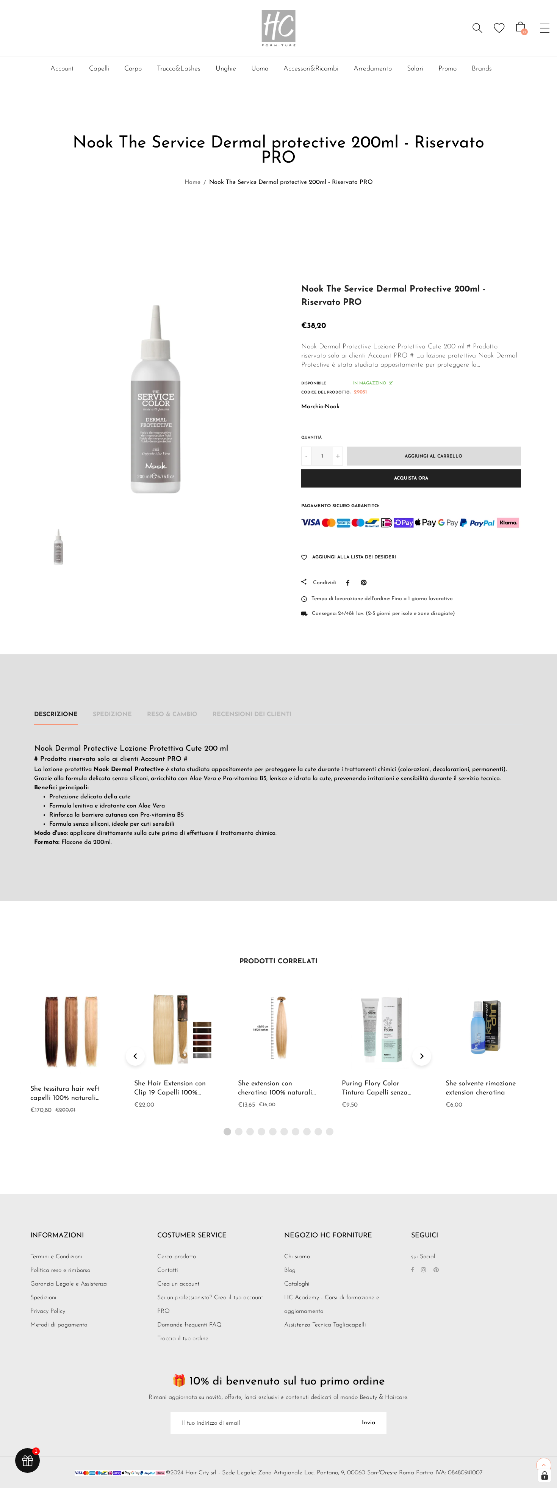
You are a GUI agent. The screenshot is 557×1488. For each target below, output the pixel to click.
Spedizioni (43, 1298)
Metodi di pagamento (58, 1325)
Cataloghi (297, 1284)
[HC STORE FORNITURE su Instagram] (423, 1270)
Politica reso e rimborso (60, 1270)
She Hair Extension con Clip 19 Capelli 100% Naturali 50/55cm (170, 1092)
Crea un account (178, 1284)
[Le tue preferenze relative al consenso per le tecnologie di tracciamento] (544, 1475)
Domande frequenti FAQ (189, 1325)
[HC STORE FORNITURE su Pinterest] (436, 1270)
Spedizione (112, 715)
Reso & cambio (172, 715)
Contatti (167, 1270)
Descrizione (56, 715)
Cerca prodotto (176, 1257)
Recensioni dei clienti (252, 715)
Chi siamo (297, 1257)
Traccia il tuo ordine (182, 1339)
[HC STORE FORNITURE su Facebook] (412, 1270)
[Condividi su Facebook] (349, 582)
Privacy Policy (47, 1311)
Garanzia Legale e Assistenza (68, 1284)
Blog (290, 1270)
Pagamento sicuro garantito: (340, 506)
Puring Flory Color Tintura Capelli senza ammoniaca (375, 1092)
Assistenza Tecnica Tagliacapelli (325, 1325)
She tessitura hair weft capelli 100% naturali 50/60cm (64, 1098)
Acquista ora (411, 478)
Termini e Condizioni (56, 1257)
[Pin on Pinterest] (365, 582)
